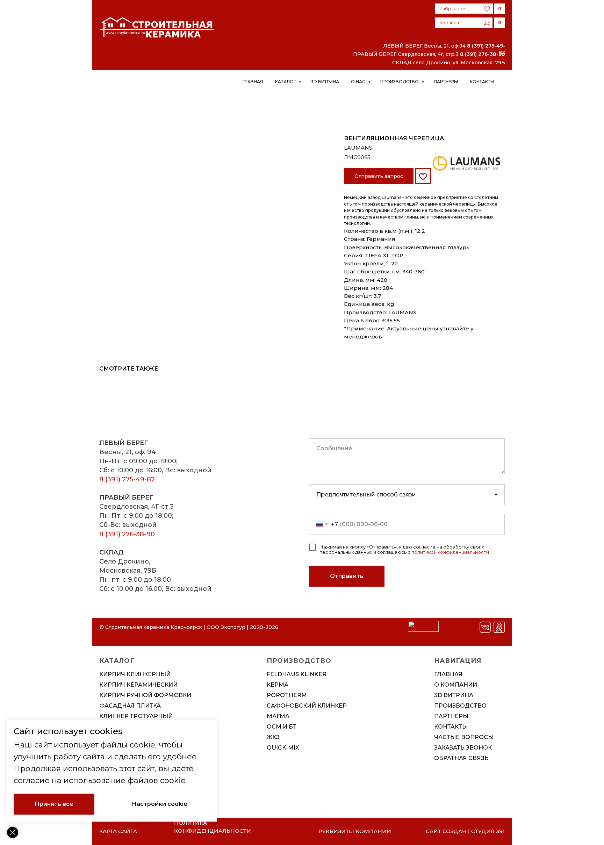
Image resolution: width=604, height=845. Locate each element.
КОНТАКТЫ (451, 726)
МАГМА (278, 716)
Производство (400, 81)
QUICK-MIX (283, 747)
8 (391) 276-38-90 (482, 54)
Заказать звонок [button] (463, 747)
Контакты (482, 81)
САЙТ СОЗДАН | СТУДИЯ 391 (465, 831)
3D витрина (325, 81)
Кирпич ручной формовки (145, 695)
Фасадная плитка (130, 705)
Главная (253, 81)
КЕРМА (277, 684)
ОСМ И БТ (281, 726)
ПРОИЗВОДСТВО (460, 705)
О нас (358, 81)
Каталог (286, 81)
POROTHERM (287, 695)
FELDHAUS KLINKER (296, 674)
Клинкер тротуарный (136, 716)
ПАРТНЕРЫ (451, 716)
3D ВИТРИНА (453, 695)
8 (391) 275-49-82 (127, 479)
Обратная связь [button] (461, 758)
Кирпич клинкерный (135, 674)
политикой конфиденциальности (450, 552)
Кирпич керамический (138, 684)
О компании (455, 684)
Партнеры (446, 81)
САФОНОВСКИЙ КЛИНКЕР (307, 705)
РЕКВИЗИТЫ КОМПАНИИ (354, 831)
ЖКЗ (273, 737)
